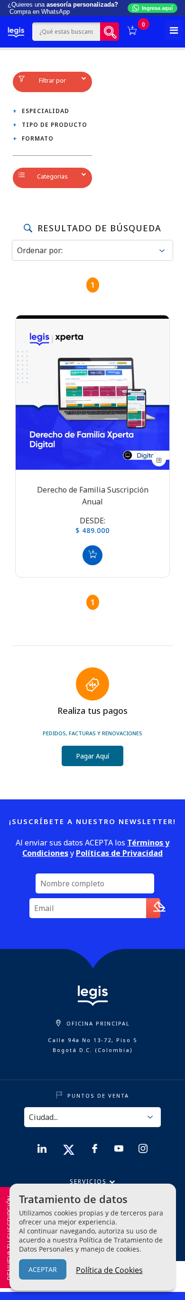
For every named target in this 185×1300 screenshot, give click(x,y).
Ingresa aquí (157, 8)
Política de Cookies (109, 1270)
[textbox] (66, 31)
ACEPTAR (42, 1269)
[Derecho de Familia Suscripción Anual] (92, 392)
